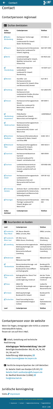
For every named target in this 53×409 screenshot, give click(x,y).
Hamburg (9, 90)
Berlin (8, 57)
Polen (8, 284)
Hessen (8, 101)
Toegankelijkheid (46, 403)
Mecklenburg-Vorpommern (9, 117)
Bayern (8, 48)
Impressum (15, 394)
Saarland (9, 154)
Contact (21, 403)
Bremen (8, 79)
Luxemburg (9, 244)
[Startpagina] (4, 3)
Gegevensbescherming (32, 403)
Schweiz (8, 293)
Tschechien (9, 299)
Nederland (9, 258)
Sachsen (9, 165)
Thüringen (9, 200)
